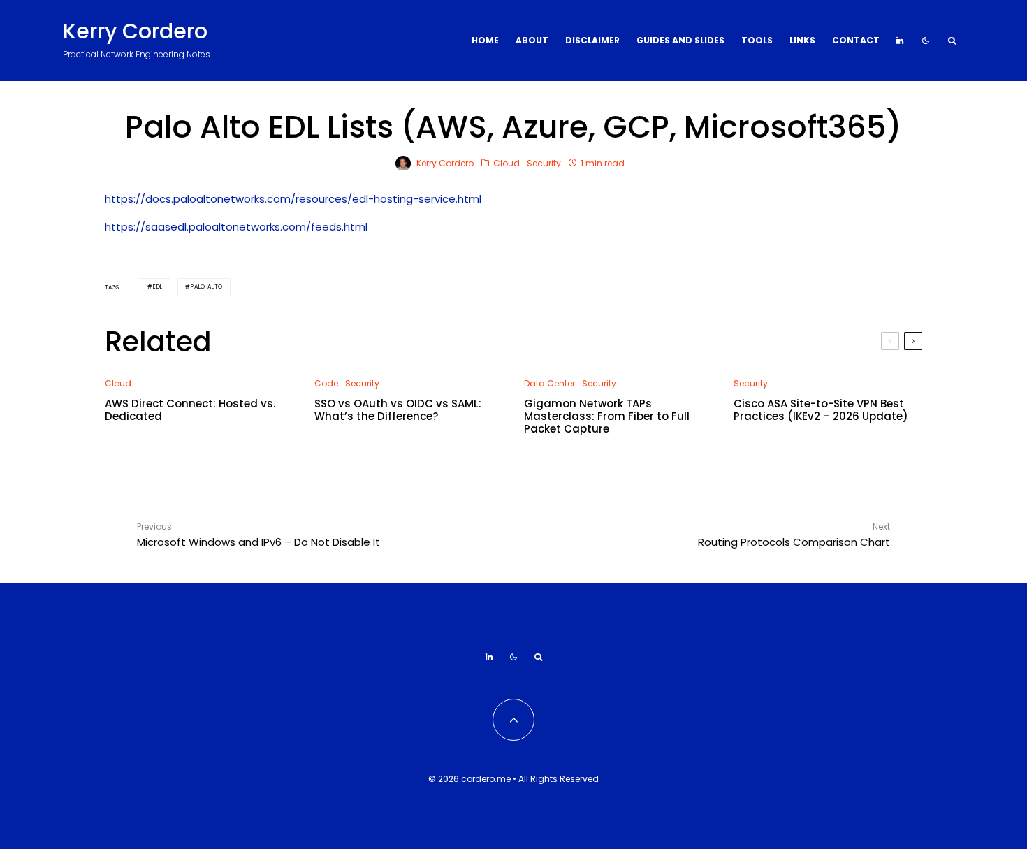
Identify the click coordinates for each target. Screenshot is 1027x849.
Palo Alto (207, 287)
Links (802, 40)
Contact (856, 40)
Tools (757, 40)
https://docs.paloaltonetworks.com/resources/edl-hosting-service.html (293, 198)
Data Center (549, 383)
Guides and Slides (680, 40)
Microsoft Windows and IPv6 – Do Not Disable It (258, 535)
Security (544, 163)
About (532, 40)
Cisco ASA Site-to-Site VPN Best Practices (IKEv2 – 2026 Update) (821, 410)
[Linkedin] (900, 40)
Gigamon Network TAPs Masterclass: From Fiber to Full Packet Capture (607, 416)
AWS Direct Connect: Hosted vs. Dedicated (190, 410)
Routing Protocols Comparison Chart (794, 535)
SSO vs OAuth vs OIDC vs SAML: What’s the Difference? (397, 410)
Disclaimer (592, 40)
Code (326, 383)
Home (485, 40)
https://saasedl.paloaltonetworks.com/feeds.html (236, 226)
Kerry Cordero (135, 31)
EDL (158, 287)
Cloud (506, 163)
